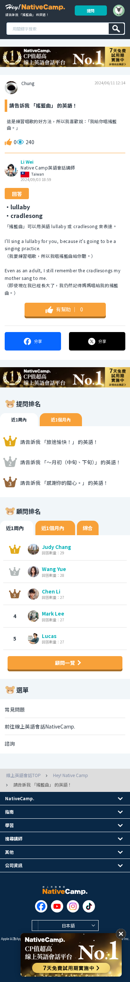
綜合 (88, 528)
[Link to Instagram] (73, 906)
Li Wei (27, 162)
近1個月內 (61, 419)
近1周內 (19, 419)
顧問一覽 (65, 662)
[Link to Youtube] (57, 906)
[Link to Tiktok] (89, 906)
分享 (38, 341)
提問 (91, 10)
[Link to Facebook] (41, 906)
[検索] (116, 28)
